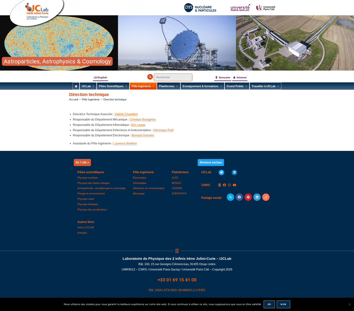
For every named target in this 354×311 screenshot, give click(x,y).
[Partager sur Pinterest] (248, 197)
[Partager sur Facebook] (239, 197)
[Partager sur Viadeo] (266, 197)
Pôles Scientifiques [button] (111, 86)
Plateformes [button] (166, 86)
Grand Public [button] (235, 86)
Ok (269, 304)
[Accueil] (76, 86)
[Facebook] (224, 185)
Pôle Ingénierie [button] (141, 86)
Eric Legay (138, 124)
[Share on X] (230, 197)
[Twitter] (221, 172)
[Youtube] (234, 185)
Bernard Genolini (143, 135)
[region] (177, 43)
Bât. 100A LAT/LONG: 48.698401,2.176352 (177, 290)
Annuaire (224, 77)
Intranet (242, 77)
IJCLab (86, 86)
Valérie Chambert (126, 114)
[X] (219, 185)
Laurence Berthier (125, 143)
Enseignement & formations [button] (200, 86)
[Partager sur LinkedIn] (257, 197)
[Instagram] (229, 185)
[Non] (349, 304)
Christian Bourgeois (143, 119)
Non (283, 304)
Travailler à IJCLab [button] (263, 86)
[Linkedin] (234, 172)
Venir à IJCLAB (85, 227)
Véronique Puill (163, 130)
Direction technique (114, 99)
